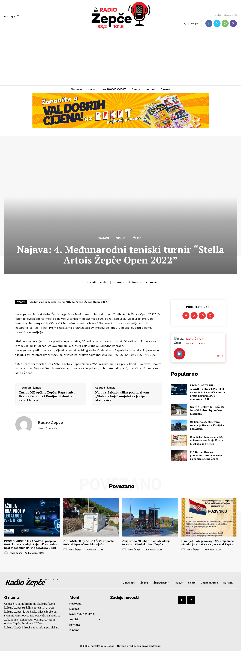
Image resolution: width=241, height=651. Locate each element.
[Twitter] (217, 23)
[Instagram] (191, 600)
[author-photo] (6, 553)
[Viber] (233, 23)
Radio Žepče (98, 282)
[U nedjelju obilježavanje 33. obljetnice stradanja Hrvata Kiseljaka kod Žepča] (179, 440)
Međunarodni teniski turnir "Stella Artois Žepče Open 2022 (68, 301)
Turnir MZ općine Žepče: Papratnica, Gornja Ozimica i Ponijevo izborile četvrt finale (47, 396)
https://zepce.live (48, 428)
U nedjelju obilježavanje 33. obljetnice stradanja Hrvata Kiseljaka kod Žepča (206, 440)
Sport (121, 238)
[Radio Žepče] (23, 424)
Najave (104, 238)
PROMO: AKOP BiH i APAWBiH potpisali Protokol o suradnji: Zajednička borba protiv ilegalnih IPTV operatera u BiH (207, 392)
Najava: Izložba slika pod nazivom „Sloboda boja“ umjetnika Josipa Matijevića (122, 396)
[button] (12, 16)
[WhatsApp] (225, 23)
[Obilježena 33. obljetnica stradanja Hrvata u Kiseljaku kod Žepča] (179, 425)
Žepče (138, 238)
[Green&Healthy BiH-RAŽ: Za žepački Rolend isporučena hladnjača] (179, 410)
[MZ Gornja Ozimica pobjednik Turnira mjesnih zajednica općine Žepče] (179, 455)
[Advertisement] (120, 59)
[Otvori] (179, 353)
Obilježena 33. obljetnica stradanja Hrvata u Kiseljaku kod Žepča (207, 425)
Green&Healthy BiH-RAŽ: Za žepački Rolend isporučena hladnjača (207, 410)
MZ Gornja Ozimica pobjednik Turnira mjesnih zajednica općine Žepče (206, 455)
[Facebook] (208, 23)
